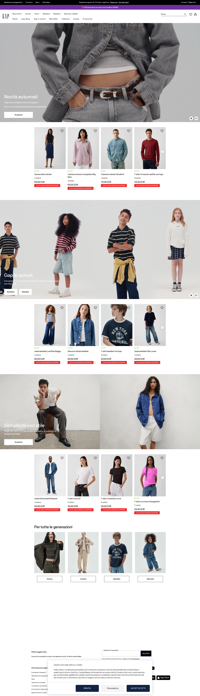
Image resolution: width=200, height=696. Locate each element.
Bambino (57, 14)
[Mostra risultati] (185, 14)
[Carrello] (195, 14)
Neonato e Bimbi (71, 14)
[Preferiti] (190, 14)
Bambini (25, 292)
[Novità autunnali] (100, 72)
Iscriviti (146, 653)
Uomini (83, 579)
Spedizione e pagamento (13, 2)
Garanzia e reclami (38, 682)
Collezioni (65, 19)
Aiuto (37, 2)
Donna (28, 14)
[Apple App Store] (163, 677)
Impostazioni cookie (39, 692)
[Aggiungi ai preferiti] (62, 131)
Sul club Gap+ (124, 2)
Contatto (29, 2)
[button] (162, 151)
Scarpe (76, 19)
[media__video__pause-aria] (191, 118)
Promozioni (87, 19)
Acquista (18, 115)
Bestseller (53, 19)
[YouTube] (152, 668)
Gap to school (40, 19)
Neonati (150, 579)
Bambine (11, 292)
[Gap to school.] (100, 249)
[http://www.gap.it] (6, 16)
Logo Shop (25, 19)
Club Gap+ (46, 2)
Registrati (114, 2)
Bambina (46, 14)
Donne (50, 579)
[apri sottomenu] (22, 13)
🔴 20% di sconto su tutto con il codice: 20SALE (100, 7)
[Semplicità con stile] (100, 411)
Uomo (36, 14)
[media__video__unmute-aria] (196, 118)
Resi (33, 679)
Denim (15, 19)
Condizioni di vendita (39, 686)
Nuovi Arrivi (17, 14)
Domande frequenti (38, 672)
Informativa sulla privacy (40, 689)
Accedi (183, 2)
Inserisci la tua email (111, 650)
